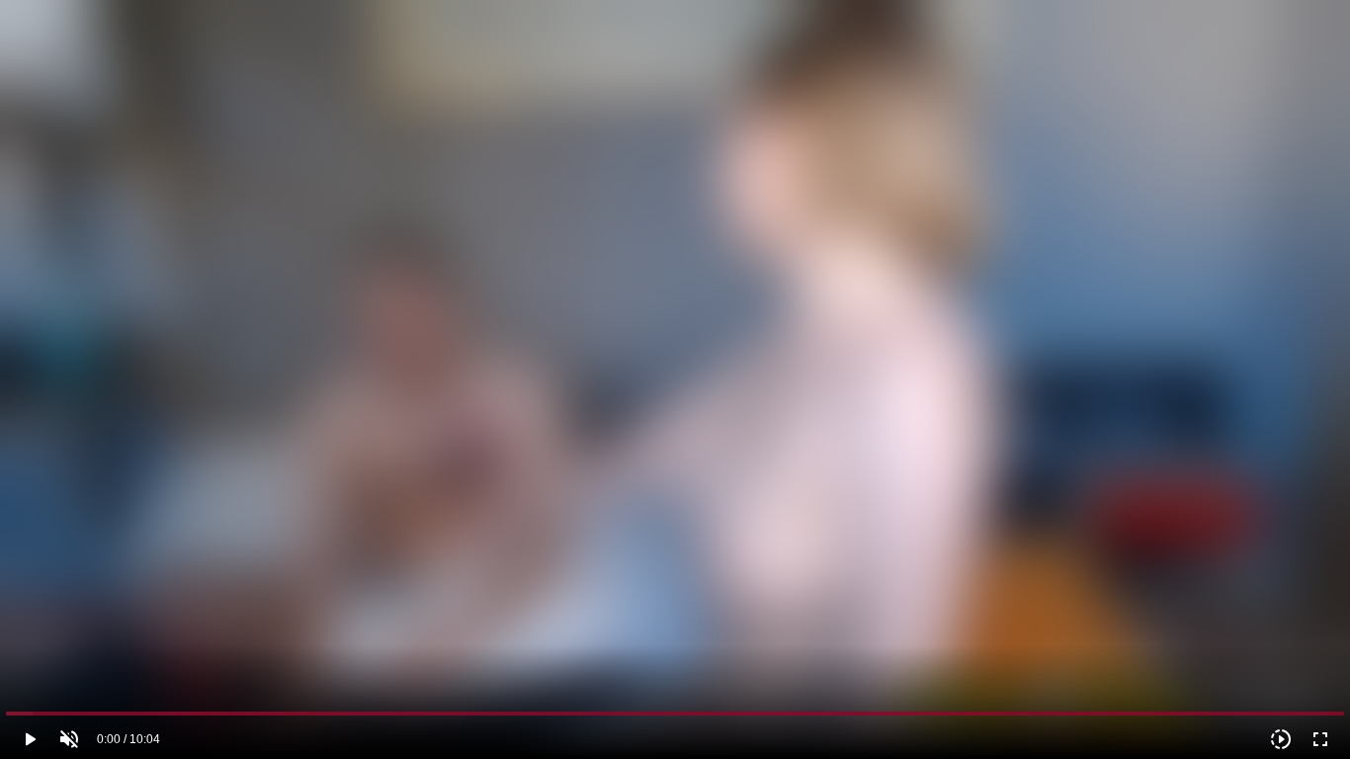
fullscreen (1320, 739)
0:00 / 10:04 (128, 739)
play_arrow (30, 739)
